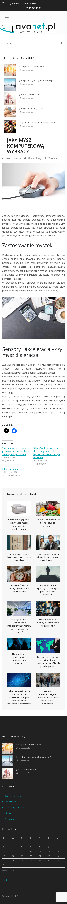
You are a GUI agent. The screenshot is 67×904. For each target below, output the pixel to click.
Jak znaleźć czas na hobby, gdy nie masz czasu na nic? (19, 588)
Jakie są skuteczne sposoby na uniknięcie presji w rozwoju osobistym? (47, 590)
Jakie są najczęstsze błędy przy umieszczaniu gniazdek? (19, 557)
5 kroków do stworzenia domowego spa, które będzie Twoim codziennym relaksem (47, 453)
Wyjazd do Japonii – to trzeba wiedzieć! (37, 122)
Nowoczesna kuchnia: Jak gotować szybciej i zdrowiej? (48, 522)
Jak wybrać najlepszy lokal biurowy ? (36, 80)
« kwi (4, 880)
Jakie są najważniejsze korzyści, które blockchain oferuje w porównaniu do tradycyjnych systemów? (19, 697)
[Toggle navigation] (6, 16)
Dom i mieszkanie (13, 795)
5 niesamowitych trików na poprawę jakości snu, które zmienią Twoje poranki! (16, 451)
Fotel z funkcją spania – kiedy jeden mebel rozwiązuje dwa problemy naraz (19, 524)
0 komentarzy (34, 158)
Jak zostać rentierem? (29, 94)
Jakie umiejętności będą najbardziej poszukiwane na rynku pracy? (48, 557)
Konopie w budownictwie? (31, 66)
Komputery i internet (14, 807)
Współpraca (23, 3)
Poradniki (9, 819)
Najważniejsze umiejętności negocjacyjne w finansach (19, 659)
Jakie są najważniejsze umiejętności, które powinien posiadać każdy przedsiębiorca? (48, 662)
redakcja (31, 70)
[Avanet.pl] (27, 28)
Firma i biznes (11, 801)
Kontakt (33, 3)
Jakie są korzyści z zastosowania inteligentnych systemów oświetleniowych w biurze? (19, 625)
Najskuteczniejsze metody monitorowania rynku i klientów (48, 622)
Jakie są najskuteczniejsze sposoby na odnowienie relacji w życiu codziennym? (47, 697)
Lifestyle (9, 813)
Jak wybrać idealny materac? (32, 108)
